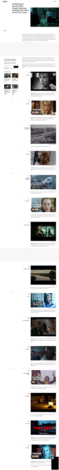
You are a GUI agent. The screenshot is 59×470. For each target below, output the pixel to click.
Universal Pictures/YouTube (53, 115)
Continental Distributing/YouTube (52, 144)
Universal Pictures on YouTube (52, 435)
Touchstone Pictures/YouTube (52, 412)
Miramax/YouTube (54, 212)
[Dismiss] (57, 457)
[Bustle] (5, 1)
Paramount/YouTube (53, 241)
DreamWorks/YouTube (58, 17)
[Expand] (52, 457)
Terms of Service (16, 68)
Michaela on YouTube (53, 91)
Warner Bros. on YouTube (53, 285)
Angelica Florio (5, 30)
